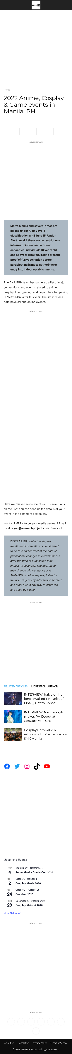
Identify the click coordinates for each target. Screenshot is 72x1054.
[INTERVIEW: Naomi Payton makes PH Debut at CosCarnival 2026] (13, 716)
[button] (6, 5)
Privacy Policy (40, 1043)
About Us (9, 1043)
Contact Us (23, 1043)
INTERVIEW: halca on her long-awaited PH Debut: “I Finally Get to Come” (44, 699)
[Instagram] (21, 1021)
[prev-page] (6, 748)
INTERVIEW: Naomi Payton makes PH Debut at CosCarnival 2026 (45, 716)
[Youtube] (36, 1031)
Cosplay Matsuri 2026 (29, 905)
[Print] (50, 131)
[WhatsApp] (24, 131)
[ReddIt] (33, 131)
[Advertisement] (36, 48)
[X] (16, 131)
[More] (58, 131)
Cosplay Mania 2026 (28, 883)
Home (7, 89)
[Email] (41, 131)
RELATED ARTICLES (16, 686)
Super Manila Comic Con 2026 (34, 872)
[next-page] (12, 748)
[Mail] (31, 1021)
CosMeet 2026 (24, 894)
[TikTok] (41, 1021)
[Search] (67, 5)
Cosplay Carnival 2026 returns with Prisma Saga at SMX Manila (46, 734)
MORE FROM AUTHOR (44, 686)
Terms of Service (59, 1043)
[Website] (61, 1021)
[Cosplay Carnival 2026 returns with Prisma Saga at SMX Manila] (13, 734)
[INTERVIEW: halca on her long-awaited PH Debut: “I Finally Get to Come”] (13, 698)
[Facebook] (7, 131)
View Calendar (12, 913)
